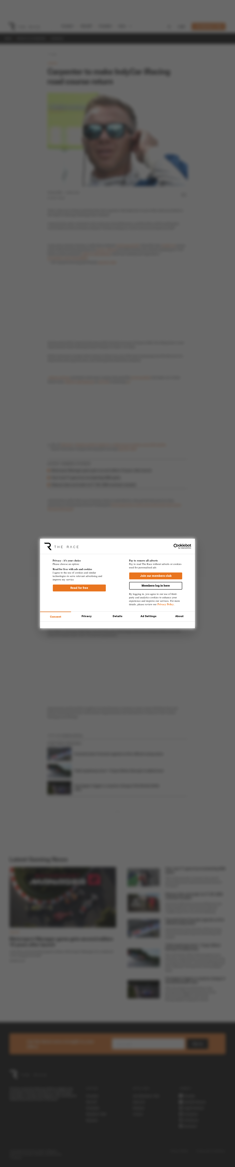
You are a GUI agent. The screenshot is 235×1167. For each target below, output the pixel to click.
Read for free (79, 588)
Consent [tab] (55, 616)
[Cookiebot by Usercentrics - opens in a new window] (176, 546)
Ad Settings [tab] (148, 616)
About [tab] (179, 616)
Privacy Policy (165, 604)
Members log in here (156, 585)
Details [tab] (117, 616)
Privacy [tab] (87, 616)
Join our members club (156, 575)
